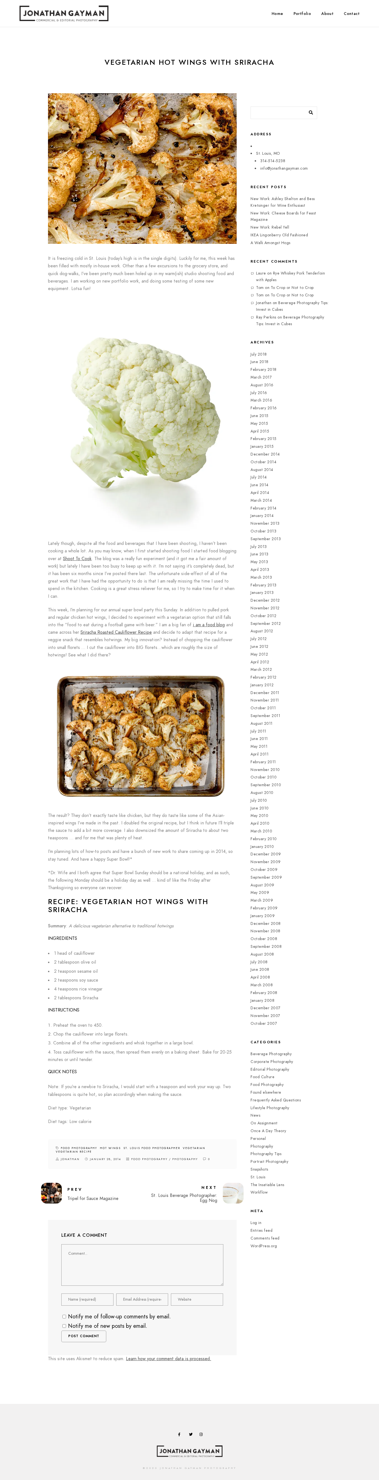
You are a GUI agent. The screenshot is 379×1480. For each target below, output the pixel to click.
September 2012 (266, 623)
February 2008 (264, 992)
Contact (352, 13)
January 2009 (263, 915)
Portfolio (302, 13)
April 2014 (260, 492)
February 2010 (264, 839)
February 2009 (264, 908)
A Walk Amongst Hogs (270, 242)
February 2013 (264, 585)
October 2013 (263, 531)
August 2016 (262, 385)
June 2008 (260, 969)
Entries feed (261, 1230)
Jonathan (263, 303)
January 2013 (262, 592)
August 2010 (262, 792)
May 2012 (259, 654)
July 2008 (259, 962)
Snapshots (259, 1169)
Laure (261, 273)
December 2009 (266, 854)
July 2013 (259, 546)
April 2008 (260, 977)
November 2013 (265, 523)
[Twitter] (191, 1435)
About (327, 13)
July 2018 (259, 354)
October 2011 (263, 708)
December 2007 (266, 1008)
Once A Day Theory (268, 1131)
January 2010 (262, 846)
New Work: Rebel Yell (270, 227)
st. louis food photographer (151, 1148)
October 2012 (263, 616)
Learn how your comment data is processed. (168, 1359)
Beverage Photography (271, 1054)
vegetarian (194, 1148)
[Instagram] (202, 1435)
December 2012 (265, 600)
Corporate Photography (272, 1061)
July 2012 (259, 638)
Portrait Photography (269, 1161)
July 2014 (259, 477)
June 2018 (260, 361)
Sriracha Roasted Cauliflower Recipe (116, 632)
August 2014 (262, 469)
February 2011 (263, 762)
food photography (79, 1148)
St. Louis (258, 1177)
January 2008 (262, 1000)
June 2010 (260, 808)
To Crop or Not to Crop (292, 287)
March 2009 (262, 900)
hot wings (110, 1148)
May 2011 (259, 746)
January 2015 (262, 446)
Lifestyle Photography (270, 1108)
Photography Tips (266, 1153)
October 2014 (263, 462)
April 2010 (260, 823)
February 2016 (264, 408)
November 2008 (266, 931)
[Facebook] (181, 1435)
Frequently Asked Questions (276, 1100)
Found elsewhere (266, 1092)
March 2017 (261, 377)
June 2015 (260, 415)
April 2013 (260, 569)
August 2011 (262, 723)
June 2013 (260, 554)
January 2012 (262, 685)
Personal (258, 1138)
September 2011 (265, 715)
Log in (256, 1222)
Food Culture (262, 1077)
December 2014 (265, 454)
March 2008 (262, 985)
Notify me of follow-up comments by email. (119, 1316)
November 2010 (265, 769)
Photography (185, 1159)
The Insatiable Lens (267, 1184)
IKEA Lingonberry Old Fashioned (279, 235)
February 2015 (264, 438)
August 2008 (262, 954)
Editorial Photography (270, 1069)
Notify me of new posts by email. (107, 1326)
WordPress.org (264, 1246)
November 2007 (265, 1015)
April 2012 (260, 662)
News (255, 1115)
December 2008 (266, 923)
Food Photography (149, 1159)
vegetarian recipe (74, 1152)
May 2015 (259, 423)
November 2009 (266, 862)
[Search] (309, 111)
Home (277, 13)
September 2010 (266, 785)
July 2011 (258, 731)
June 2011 (259, 738)
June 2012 (260, 646)
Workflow (259, 1192)
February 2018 (264, 369)
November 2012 (265, 608)
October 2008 (264, 938)
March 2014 (261, 500)
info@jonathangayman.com (284, 168)
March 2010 (261, 831)
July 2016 (259, 392)
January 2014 (262, 515)
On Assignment (264, 1123)
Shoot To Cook (77, 559)
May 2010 (259, 815)
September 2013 (266, 539)
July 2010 (259, 800)
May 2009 (260, 892)
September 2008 (266, 946)
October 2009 (264, 869)
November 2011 (265, 700)
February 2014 (264, 508)
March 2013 (261, 577)
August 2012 (262, 631)
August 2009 (262, 885)
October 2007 (264, 1023)
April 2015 (260, 431)
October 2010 (264, 777)
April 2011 (260, 754)
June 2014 (260, 485)
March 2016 (261, 400)
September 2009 (266, 877)
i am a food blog (209, 625)
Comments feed (265, 1238)
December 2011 (265, 692)
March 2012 (261, 669)
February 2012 (264, 677)
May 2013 (259, 562)
